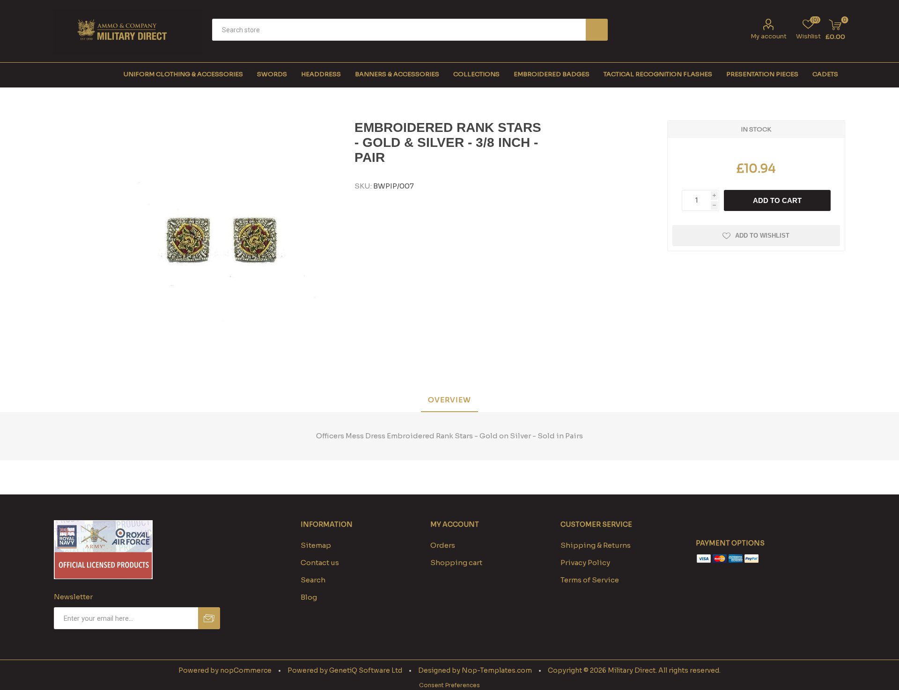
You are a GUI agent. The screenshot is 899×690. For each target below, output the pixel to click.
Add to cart (777, 200)
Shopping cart (456, 562)
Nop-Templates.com (497, 670)
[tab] (449, 400)
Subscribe (209, 618)
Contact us (320, 562)
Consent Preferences (449, 685)
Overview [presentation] (449, 399)
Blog (309, 597)
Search (597, 30)
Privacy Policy (585, 562)
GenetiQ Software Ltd (365, 670)
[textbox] (399, 30)
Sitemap (316, 545)
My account (769, 36)
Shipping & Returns (595, 545)
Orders (442, 545)
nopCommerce (246, 670)
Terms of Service (589, 579)
